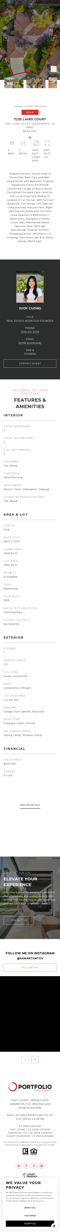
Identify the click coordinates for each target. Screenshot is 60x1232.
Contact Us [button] (18, 920)
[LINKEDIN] (19, 1166)
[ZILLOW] (41, 1166)
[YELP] (34, 1166)
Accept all (30, 1223)
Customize (30, 1216)
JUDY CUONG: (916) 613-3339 (30, 1100)
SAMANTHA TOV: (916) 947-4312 (30, 1104)
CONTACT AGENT (30, 363)
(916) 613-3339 (30, 332)
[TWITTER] (26, 1166)
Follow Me (30, 967)
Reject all (30, 1208)
